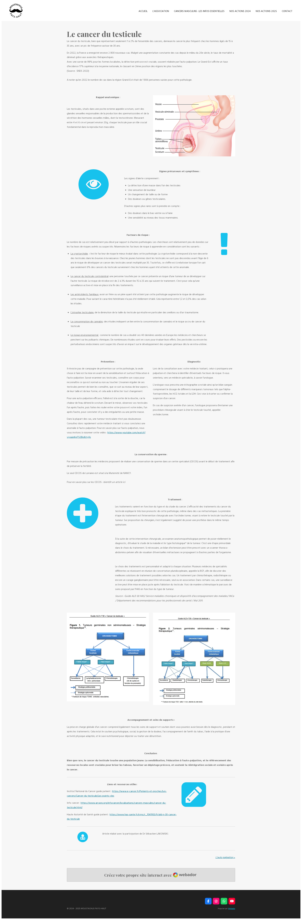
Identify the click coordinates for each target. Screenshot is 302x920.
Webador (231, 908)
